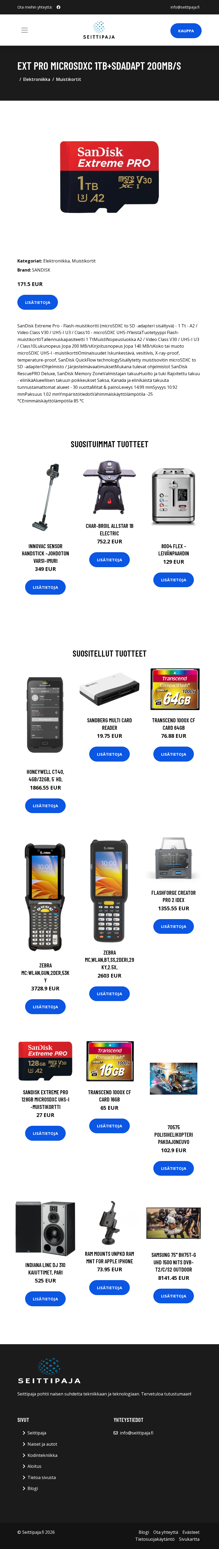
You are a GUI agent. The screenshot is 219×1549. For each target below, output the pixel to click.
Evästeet (191, 1532)
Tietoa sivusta (42, 1477)
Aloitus (34, 1466)
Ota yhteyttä (165, 1532)
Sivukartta (189, 1539)
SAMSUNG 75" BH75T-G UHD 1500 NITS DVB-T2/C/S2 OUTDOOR (173, 1262)
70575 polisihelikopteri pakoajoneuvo (173, 1134)
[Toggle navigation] (24, 30)
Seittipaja (37, 1433)
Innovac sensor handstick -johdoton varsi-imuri (45, 553)
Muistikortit (68, 79)
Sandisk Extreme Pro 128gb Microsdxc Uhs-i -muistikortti (45, 1099)
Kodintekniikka (42, 1455)
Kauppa (186, 30)
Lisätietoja (37, 302)
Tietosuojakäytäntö (155, 1539)
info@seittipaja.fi (185, 7)
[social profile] (58, 7)
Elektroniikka (36, 79)
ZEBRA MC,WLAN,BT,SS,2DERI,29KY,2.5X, (109, 959)
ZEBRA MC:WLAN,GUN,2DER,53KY (45, 972)
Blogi (33, 1488)
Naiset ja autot (42, 1444)
